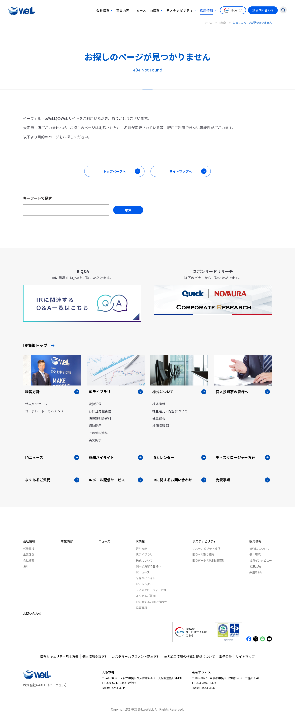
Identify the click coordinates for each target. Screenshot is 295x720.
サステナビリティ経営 (206, 549)
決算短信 (95, 403)
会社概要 (28, 560)
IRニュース (143, 572)
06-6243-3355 (117, 683)
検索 (128, 210)
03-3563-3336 (207, 683)
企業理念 (28, 554)
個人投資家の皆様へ (148, 566)
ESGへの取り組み (203, 554)
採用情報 (206, 10)
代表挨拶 (28, 549)
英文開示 (95, 440)
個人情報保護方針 (95, 656)
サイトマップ (245, 656)
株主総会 (158, 418)
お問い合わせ (265, 10)
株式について (144, 560)
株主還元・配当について (170, 411)
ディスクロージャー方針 (151, 590)
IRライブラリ (144, 554)
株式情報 (158, 403)
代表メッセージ (36, 403)
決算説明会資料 (100, 418)
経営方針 (141, 549)
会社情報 (103, 10)
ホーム (209, 22)
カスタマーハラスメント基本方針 (136, 656)
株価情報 (158, 425)
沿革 (26, 566)
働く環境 (255, 554)
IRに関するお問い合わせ (151, 602)
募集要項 (255, 566)
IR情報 (155, 10)
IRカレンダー (144, 584)
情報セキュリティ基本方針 (59, 656)
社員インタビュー (260, 560)
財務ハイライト (146, 578)
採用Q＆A (255, 572)
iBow (234, 10)
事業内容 (122, 10)
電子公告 (225, 656)
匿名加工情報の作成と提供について (189, 656)
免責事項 (141, 608)
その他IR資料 (98, 432)
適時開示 (95, 425)
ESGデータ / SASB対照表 (208, 560)
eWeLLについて (259, 549)
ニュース (139, 10)
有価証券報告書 (100, 411)
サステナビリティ (179, 10)
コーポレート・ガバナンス (44, 411)
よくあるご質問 (146, 596)
